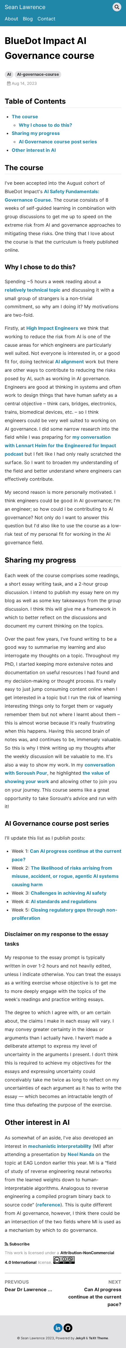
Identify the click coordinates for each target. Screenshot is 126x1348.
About (11, 19)
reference (48, 1205)
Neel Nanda (81, 1154)
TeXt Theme (98, 1338)
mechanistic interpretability (59, 1146)
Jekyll (80, 1338)
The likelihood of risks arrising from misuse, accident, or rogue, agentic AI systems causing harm (65, 876)
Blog (28, 19)
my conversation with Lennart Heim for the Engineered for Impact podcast (60, 445)
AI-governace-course (38, 74)
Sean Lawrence (25, 6)
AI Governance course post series (58, 142)
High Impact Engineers (52, 328)
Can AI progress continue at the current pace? (94, 1297)
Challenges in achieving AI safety (68, 893)
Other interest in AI (34, 150)
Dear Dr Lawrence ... (28, 1289)
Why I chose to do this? (45, 125)
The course (25, 116)
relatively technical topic (32, 290)
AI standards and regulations (64, 901)
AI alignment (69, 361)
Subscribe (19, 1244)
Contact (46, 19)
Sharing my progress (36, 133)
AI (9, 74)
